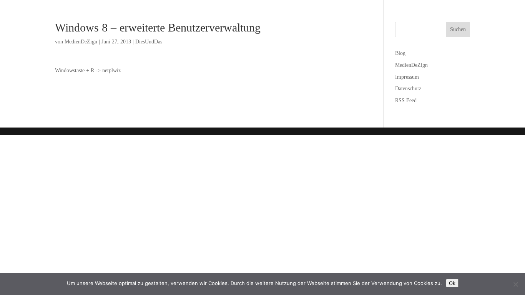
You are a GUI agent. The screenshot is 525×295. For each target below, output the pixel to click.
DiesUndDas (148, 42)
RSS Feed (406, 100)
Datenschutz (408, 88)
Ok (452, 283)
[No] (515, 284)
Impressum (407, 77)
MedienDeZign (81, 42)
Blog (400, 53)
